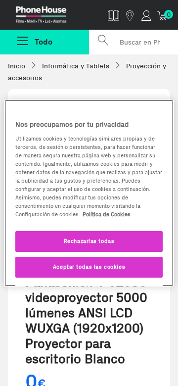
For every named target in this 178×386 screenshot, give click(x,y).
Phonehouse (48, 17)
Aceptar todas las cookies (89, 266)
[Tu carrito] (162, 15)
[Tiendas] (129, 15)
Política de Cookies (107, 214)
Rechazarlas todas (89, 241)
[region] (89, 193)
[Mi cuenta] (146, 15)
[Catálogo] (113, 15)
